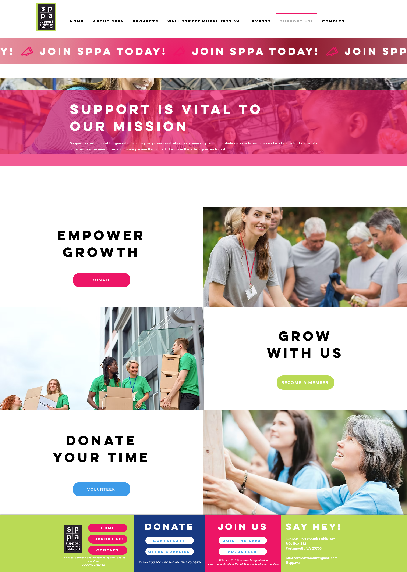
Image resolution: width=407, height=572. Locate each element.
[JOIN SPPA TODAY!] (203, 51)
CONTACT (107, 550)
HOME (108, 528)
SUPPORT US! (107, 539)
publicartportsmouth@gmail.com (311, 558)
